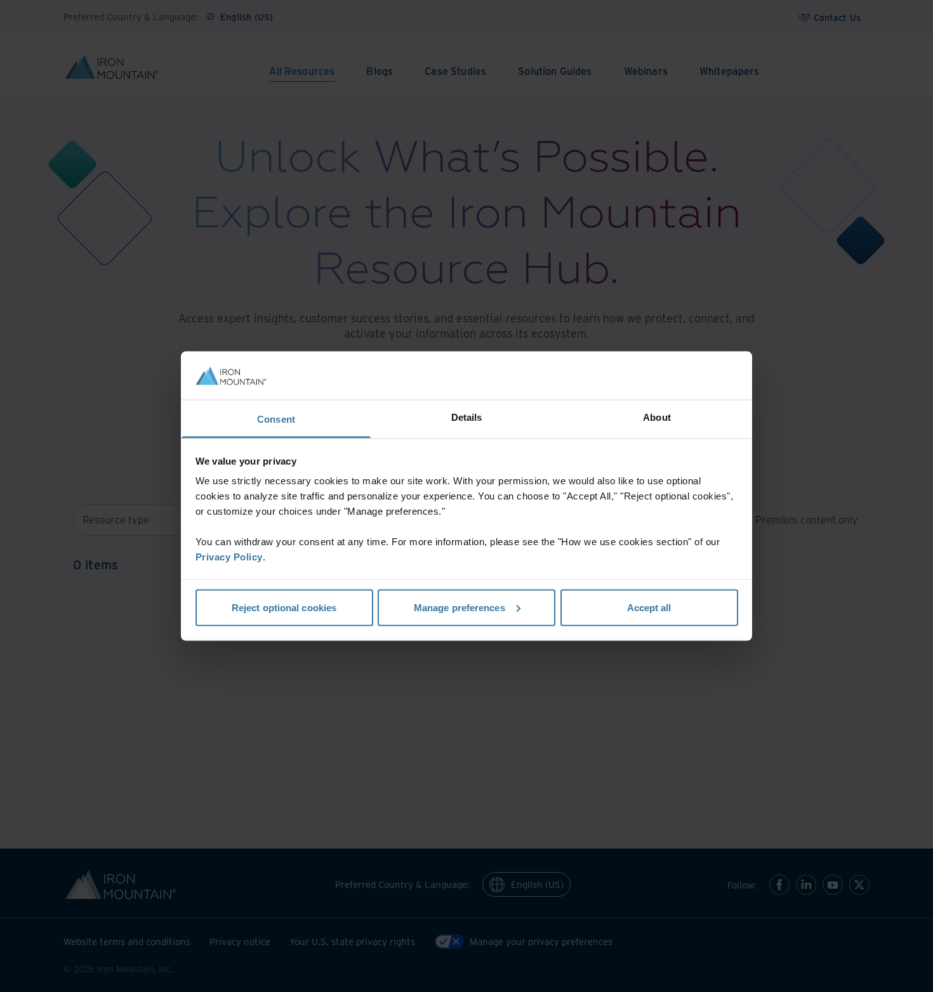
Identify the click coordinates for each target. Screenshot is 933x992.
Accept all (649, 607)
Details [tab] (466, 417)
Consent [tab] (276, 419)
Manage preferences (459, 607)
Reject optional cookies (284, 607)
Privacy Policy (229, 557)
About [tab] (657, 417)
